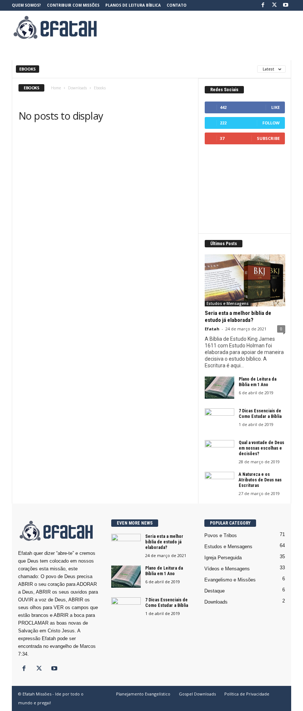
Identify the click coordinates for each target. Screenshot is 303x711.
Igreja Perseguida (223, 557)
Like (275, 107)
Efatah (212, 329)
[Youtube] (285, 5)
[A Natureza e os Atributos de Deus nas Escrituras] (219, 483)
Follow (271, 123)
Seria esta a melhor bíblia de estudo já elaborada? (238, 316)
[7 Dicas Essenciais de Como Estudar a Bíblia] (219, 419)
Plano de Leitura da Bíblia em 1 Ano (257, 382)
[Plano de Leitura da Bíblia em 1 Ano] (219, 388)
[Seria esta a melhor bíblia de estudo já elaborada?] (245, 280)
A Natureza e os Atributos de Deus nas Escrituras (260, 480)
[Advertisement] (197, 27)
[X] (274, 5)
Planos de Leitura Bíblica (133, 5)
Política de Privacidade (246, 694)
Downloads (77, 87)
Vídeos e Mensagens (227, 568)
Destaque (214, 591)
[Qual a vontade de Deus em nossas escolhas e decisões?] (219, 451)
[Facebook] (262, 5)
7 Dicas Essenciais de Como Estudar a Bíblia (260, 413)
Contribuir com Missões (73, 5)
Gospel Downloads (197, 694)
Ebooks (27, 69)
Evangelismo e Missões (230, 580)
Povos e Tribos (220, 535)
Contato (177, 5)
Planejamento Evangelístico (143, 694)
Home (56, 87)
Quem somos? (26, 5)
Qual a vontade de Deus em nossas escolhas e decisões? (261, 448)
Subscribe (268, 138)
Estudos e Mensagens (228, 303)
